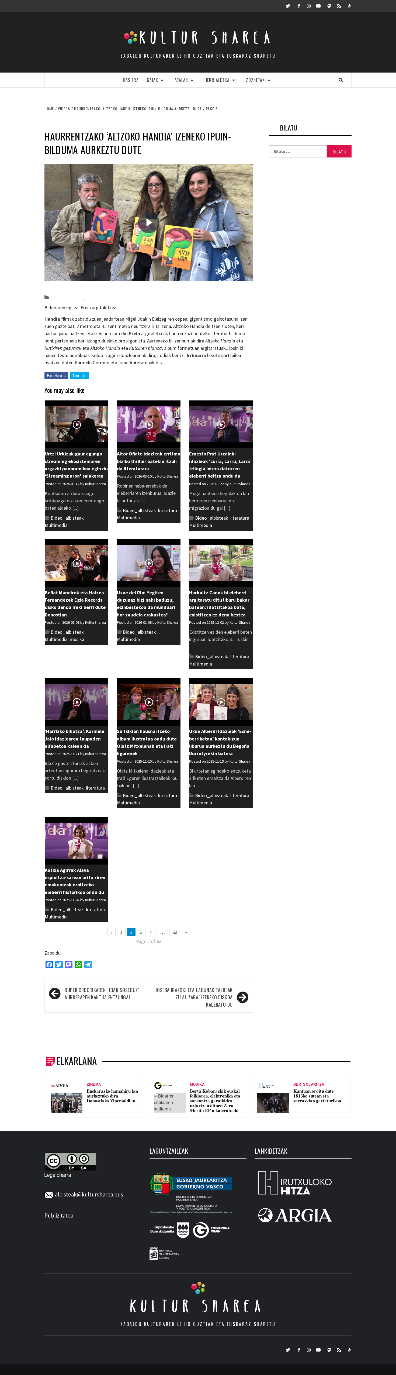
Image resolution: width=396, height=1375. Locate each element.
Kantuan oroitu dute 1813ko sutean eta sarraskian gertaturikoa (317, 1096)
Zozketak (255, 80)
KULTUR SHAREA (198, 1306)
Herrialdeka (217, 80)
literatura (95, 297)
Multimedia (56, 525)
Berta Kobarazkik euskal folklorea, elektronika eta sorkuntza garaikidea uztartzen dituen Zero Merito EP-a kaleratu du (215, 1100)
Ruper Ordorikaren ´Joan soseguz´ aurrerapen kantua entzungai (102, 993)
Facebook (56, 375)
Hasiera (131, 80)
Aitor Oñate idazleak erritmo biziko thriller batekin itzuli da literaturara (148, 461)
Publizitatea (58, 1215)
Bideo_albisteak (67, 297)
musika (77, 639)
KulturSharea (95, 288)
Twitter (79, 375)
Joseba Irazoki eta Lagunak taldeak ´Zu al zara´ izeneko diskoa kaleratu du (194, 997)
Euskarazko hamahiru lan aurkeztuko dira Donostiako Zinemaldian (112, 1096)
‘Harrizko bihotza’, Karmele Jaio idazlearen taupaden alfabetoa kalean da (74, 738)
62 (174, 932)
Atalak (181, 80)
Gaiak (152, 80)
